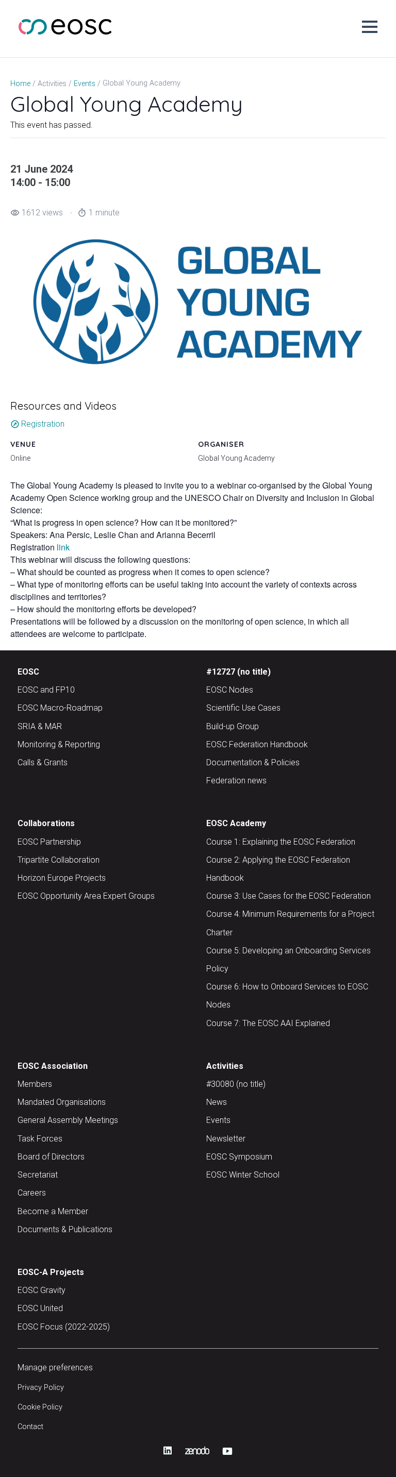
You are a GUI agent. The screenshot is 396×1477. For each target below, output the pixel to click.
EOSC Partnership (49, 842)
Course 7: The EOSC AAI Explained (268, 1023)
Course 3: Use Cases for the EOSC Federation (288, 896)
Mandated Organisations (62, 1102)
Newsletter (225, 1139)
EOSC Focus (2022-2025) (64, 1327)
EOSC (28, 672)
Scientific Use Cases (243, 708)
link (63, 547)
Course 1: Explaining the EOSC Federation (280, 842)
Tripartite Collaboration (59, 860)
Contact (30, 1426)
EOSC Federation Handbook (257, 744)
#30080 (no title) (236, 1084)
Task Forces (40, 1139)
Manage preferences (55, 1367)
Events (218, 1120)
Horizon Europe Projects (62, 878)
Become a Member (53, 1211)
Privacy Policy (41, 1387)
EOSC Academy (236, 823)
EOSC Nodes (229, 690)
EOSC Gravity (41, 1290)
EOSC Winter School (242, 1175)
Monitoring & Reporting (59, 744)
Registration (37, 424)
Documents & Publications (65, 1229)
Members (35, 1084)
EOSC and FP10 (46, 690)
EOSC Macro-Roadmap (60, 708)
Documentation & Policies (253, 762)
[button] (369, 27)
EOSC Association (53, 1066)
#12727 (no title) (238, 672)
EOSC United (40, 1308)
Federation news (236, 780)
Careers (32, 1193)
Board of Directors (51, 1157)
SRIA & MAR (40, 726)
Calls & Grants (43, 762)
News (216, 1102)
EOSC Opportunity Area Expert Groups (86, 896)
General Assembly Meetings (68, 1120)
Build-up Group (232, 726)
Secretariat (38, 1175)
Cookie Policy (40, 1407)
